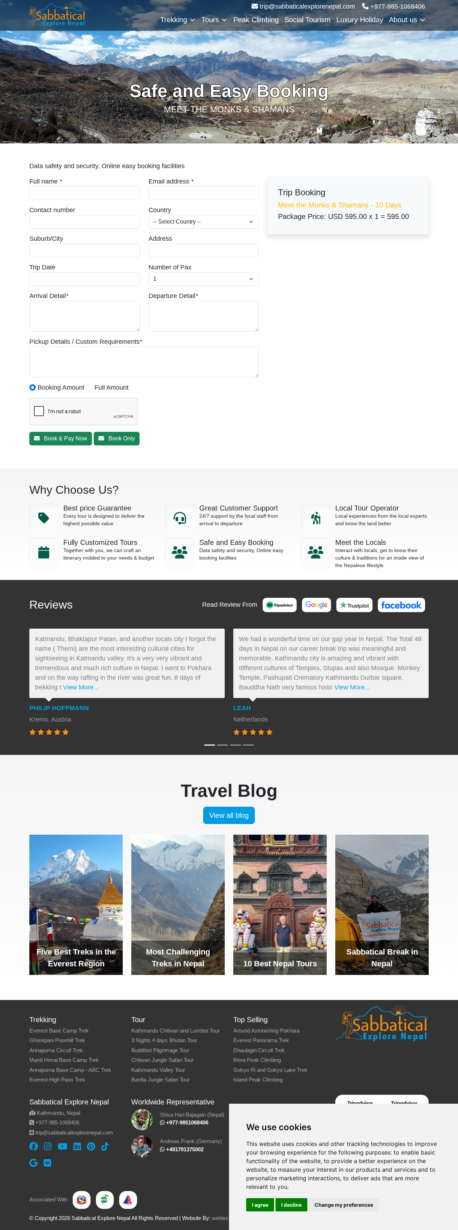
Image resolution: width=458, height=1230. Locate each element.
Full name (43, 181)
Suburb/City (46, 238)
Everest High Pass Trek (57, 1080)
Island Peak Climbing (258, 1080)
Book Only (119, 438)
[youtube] (62, 1146)
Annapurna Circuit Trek (56, 1050)
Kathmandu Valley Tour (158, 1070)
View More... (81, 687)
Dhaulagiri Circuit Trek (259, 1050)
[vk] (47, 1163)
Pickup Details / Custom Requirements (84, 341)
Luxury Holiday (359, 20)
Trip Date (42, 267)
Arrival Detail (47, 295)
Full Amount (110, 387)
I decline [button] (291, 1205)
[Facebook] (401, 604)
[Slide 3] (235, 745)
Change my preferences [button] (344, 1205)
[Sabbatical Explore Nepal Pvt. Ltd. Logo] (55, 14)
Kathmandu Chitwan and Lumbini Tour (175, 1031)
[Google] (316, 604)
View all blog (229, 815)
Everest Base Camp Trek (59, 1031)
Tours (210, 20)
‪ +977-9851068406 (186, 1122)
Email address (168, 181)
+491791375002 (184, 1149)
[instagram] (48, 1146)
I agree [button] (260, 1205)
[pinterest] (91, 1146)
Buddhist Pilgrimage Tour (160, 1050)
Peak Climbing (256, 20)
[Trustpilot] (354, 604)
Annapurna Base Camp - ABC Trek (70, 1070)
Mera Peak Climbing (257, 1060)
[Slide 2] (222, 745)
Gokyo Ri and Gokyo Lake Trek (270, 1070)
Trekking (173, 20)
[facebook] (33, 1146)
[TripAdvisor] (280, 604)
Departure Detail (171, 295)
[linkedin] (77, 1146)
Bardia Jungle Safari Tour (160, 1080)
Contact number (52, 210)
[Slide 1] (209, 745)
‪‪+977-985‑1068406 (397, 6)
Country (159, 210)
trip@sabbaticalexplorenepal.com (306, 6)
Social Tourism (307, 20)
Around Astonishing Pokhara (266, 1031)
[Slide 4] (248, 745)
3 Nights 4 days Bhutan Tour (164, 1040)
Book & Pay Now (63, 438)
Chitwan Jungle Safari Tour (162, 1060)
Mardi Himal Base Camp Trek (64, 1060)
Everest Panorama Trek (261, 1040)
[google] (33, 1163)
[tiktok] (105, 1146)
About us (403, 20)
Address (160, 238)
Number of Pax (169, 267)
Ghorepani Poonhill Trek (57, 1040)
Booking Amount (60, 387)
